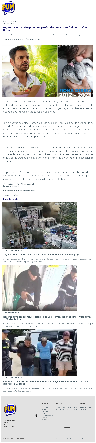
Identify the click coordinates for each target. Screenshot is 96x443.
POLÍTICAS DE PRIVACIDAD (66, 409)
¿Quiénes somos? (86, 407)
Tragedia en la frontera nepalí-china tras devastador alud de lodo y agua (41, 254)
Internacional (8, 23)
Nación (44, 417)
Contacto (83, 409)
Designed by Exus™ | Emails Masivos (81, 439)
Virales (44, 409)
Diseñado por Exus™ (62, 439)
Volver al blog (10, 21)
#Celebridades (8, 184)
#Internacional (27, 184)
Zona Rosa (46, 413)
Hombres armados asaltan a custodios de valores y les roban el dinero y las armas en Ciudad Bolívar (47, 318)
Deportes (45, 411)
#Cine (18, 184)
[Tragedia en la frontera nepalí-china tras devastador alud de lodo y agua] (40, 248)
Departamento (47, 415)
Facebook (6, 195)
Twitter (15, 195)
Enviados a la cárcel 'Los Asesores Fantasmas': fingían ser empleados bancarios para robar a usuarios (45, 382)
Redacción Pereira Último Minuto (18, 190)
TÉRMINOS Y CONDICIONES (66, 407)
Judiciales (45, 407)
